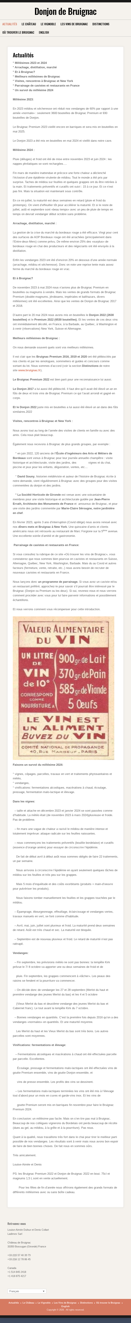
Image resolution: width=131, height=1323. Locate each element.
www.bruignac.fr (29, 370)
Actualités (9, 24)
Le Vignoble (48, 24)
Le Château (29, 24)
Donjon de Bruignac (65, 10)
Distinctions (100, 24)
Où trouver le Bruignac (18, 32)
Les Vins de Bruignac (74, 24)
